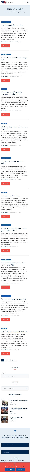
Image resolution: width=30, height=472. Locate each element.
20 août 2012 (13, 315)
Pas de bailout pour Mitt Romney (14, 331)
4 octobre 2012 (13, 179)
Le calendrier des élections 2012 (13, 299)
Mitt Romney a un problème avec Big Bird (14, 128)
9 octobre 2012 (13, 145)
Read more (6, 45)
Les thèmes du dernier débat (12, 25)
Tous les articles (12, 12)
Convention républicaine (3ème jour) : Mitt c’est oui (13, 229)
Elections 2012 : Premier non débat (12, 162)
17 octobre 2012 (14, 76)
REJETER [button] (20, 469)
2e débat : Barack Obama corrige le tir (14, 59)
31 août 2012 (13, 246)
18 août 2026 (13, 421)
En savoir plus (22, 467)
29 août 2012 (13, 283)
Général (4, 89)
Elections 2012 (6, 22)
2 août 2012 (13, 349)
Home (6, 12)
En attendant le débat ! (10, 196)
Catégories (3, 373)
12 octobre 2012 (14, 110)
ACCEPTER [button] (10, 469)
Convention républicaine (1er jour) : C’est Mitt (13, 264)
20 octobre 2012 (14, 41)
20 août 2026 (13, 404)
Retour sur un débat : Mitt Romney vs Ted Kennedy (11, 93)
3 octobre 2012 (13, 212)
